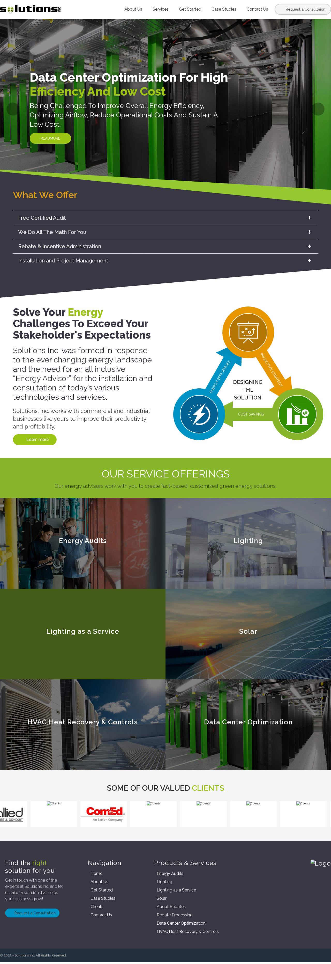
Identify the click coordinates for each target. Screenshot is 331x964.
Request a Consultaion (305, 9)
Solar (162, 898)
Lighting (164, 881)
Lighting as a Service (176, 890)
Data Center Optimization (181, 923)
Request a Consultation (35, 913)
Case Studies (224, 9)
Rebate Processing (175, 914)
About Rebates (171, 906)
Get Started (190, 9)
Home (96, 873)
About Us (133, 9)
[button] (12, 109)
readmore (48, 138)
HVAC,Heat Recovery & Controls (188, 931)
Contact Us (257, 9)
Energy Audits (170, 873)
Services (161, 9)
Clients (97, 906)
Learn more (37, 439)
